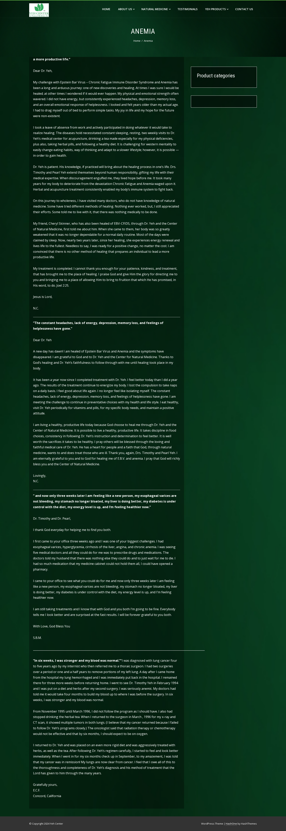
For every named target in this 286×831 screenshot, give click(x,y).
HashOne (231, 823)
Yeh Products (215, 9)
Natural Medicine (154, 9)
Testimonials (187, 9)
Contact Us (244, 9)
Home (106, 9)
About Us (125, 9)
